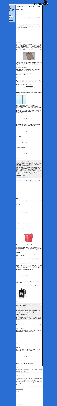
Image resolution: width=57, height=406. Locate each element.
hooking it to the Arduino (34, 181)
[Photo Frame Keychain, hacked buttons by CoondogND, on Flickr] (21, 314)
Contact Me (11, 10)
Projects (10, 7)
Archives (10, 8)
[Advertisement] (54, 17)
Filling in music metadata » (37, 6)
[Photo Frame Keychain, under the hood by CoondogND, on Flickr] (21, 308)
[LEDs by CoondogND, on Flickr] (17, 206)
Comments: (17, 396)
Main (31, 6)
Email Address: (17, 391)
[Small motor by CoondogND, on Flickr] (18, 252)
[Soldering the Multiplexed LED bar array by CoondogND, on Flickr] (22, 175)
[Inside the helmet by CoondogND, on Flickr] (29, 262)
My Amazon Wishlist (11, 20)
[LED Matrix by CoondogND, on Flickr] (18, 204)
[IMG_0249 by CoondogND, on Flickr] (18, 343)
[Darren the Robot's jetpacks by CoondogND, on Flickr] (20, 328)
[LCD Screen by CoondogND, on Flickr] (18, 301)
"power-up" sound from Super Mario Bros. (30, 182)
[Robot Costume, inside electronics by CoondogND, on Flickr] (29, 86)
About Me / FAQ (11, 9)
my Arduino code (26, 363)
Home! (10, 6)
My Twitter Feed (11, 19)
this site (38, 168)
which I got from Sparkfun (26, 110)
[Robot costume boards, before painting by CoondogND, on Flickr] (21, 67)
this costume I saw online (28, 324)
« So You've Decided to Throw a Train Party (23, 6)
